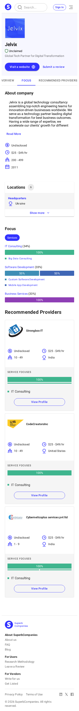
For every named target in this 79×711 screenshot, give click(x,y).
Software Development (19, 267)
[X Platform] (66, 694)
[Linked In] (61, 694)
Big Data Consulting (20, 258)
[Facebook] (72, 694)
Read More (13, 133)
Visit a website (20, 66)
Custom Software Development (27, 279)
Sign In (59, 7)
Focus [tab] (26, 80)
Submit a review (53, 66)
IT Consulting (13, 246)
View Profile (39, 402)
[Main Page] (8, 7)
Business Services (16, 293)
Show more (37, 212)
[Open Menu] (71, 7)
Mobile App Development (23, 285)
